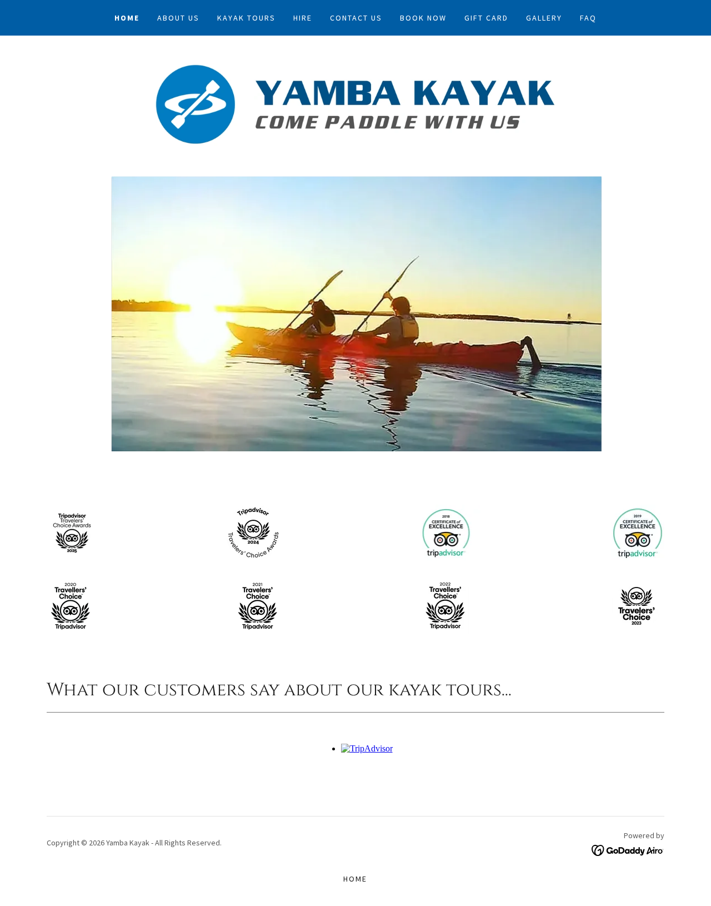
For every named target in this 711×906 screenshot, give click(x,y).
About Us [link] (178, 18)
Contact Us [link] (356, 18)
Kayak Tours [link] (246, 18)
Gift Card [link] (486, 18)
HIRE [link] (302, 18)
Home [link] (126, 18)
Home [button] (355, 879)
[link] (355, 103)
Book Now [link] (423, 18)
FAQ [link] (588, 18)
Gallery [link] (544, 18)
